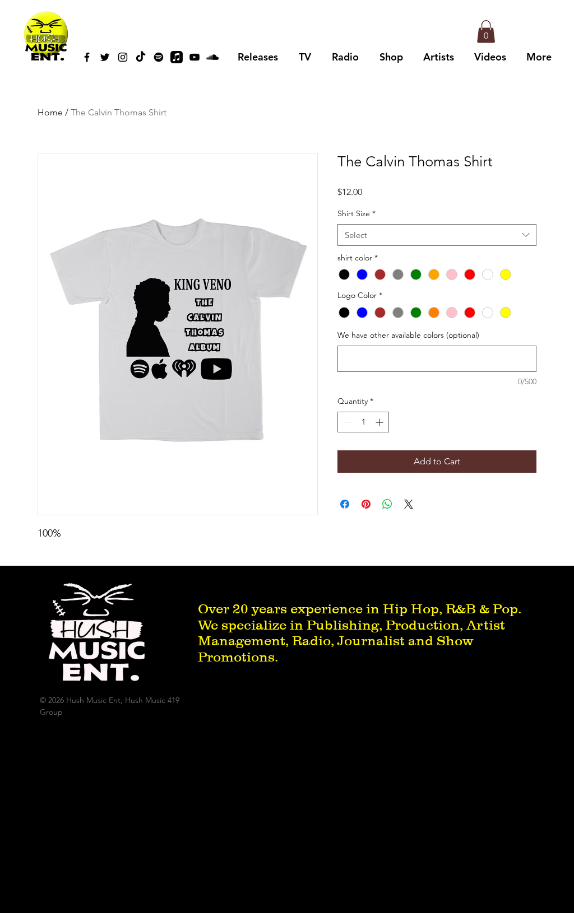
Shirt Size (356, 213)
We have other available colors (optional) (408, 335)
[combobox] (436, 235)
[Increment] (380, 422)
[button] (486, 31)
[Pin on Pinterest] (366, 504)
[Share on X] (408, 504)
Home (50, 112)
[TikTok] (141, 57)
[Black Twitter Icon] (105, 57)
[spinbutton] (363, 422)
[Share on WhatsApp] (387, 504)
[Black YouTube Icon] (194, 57)
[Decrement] (346, 422)
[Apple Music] (176, 57)
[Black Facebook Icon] (87, 57)
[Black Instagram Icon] (123, 57)
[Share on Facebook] (344, 504)
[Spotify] (158, 57)
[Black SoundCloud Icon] (212, 57)
